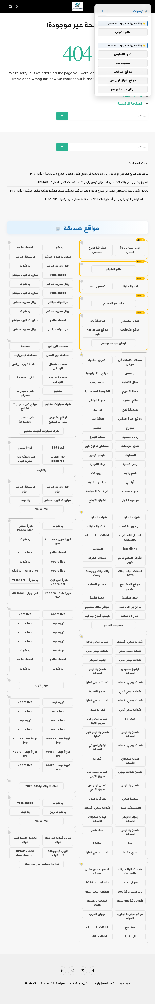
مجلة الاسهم (130, 391)
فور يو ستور (97, 709)
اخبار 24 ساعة (130, 616)
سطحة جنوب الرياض (58, 380)
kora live (25, 614)
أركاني (130, 482)
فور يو (97, 758)
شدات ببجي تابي (97, 651)
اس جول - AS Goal (25, 593)
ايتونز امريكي (97, 660)
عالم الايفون (130, 400)
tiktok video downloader (25, 853)
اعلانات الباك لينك (97, 535)
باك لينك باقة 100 (129, 891)
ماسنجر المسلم (113, 303)
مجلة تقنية (97, 597)
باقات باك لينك (97, 526)
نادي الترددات (130, 446)
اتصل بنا (30, 983)
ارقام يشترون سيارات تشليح (57, 419)
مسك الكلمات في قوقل (130, 362)
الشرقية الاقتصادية (97, 391)
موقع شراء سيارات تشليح (25, 406)
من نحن (125, 983)
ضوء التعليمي (130, 320)
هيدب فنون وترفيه (97, 616)
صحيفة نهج (130, 409)
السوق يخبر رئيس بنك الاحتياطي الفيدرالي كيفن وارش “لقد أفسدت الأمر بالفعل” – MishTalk (92, 182)
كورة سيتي (25, 447)
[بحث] (11, 6)
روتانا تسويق (130, 437)
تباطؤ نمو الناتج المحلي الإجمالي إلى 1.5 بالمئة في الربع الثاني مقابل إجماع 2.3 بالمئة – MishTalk (89, 173)
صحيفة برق (97, 320)
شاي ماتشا (130, 852)
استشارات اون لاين (97, 446)
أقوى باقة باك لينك (130, 900)
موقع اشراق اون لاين (97, 332)
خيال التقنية (130, 382)
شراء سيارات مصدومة (25, 419)
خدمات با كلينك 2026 (97, 903)
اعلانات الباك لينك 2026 (130, 573)
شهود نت (97, 473)
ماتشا (97, 843)
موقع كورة (41, 685)
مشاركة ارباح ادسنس (97, 250)
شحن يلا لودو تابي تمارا (97, 734)
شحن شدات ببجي (130, 772)
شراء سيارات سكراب (25, 393)
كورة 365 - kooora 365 (58, 595)
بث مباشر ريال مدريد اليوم (25, 459)
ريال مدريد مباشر (57, 265)
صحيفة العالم (113, 625)
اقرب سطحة (25, 377)
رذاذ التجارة (97, 464)
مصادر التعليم (97, 584)
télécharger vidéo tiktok (41, 864)
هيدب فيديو (97, 455)
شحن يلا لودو (130, 785)
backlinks (130, 548)
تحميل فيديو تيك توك (25, 840)
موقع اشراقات (130, 329)
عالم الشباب (113, 269)
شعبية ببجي (130, 798)
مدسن (97, 428)
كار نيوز (97, 409)
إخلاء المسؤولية (105, 983)
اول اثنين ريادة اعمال (130, 250)
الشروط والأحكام (80, 983)
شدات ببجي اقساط (130, 641)
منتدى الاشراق (97, 558)
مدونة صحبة (129, 491)
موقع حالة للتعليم (97, 607)
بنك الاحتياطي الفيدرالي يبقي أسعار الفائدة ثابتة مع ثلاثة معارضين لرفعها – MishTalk (96, 199)
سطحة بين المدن (57, 355)
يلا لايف (41, 470)
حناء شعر (97, 830)
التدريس (97, 548)
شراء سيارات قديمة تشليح (41, 431)
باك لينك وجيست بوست (97, 573)
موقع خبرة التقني (130, 418)
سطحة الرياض (58, 346)
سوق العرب (130, 882)
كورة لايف (57, 623)
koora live (25, 552)
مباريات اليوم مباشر (58, 256)
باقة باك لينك (130, 286)
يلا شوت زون (58, 812)
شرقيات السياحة (97, 491)
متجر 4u (130, 718)
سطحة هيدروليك (25, 355)
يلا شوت (58, 247)
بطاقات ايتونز (97, 798)
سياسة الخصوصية (53, 983)
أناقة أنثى (97, 418)
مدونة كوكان (97, 400)
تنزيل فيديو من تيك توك (58, 840)
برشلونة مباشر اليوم (25, 489)
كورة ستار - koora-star (25, 528)
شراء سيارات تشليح (58, 404)
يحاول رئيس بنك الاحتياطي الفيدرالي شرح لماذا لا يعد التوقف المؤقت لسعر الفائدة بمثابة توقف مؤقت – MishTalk (79, 190)
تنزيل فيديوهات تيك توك (57, 853)
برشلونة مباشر (25, 256)
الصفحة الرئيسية (130, 103)
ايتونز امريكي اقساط (97, 747)
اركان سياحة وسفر (113, 343)
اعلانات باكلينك (97, 936)
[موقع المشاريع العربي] (77, 6)
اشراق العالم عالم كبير (130, 560)
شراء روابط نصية (130, 526)
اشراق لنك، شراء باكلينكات (130, 537)
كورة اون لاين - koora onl (58, 582)
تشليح (58, 391)
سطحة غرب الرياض (25, 364)
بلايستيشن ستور (130, 807)
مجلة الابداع (97, 437)
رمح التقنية (130, 464)
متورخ (130, 428)
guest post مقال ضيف (97, 871)
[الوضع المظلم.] (17, 6)
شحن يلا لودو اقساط (97, 671)
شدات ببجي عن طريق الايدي (97, 721)
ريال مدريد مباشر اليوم (57, 489)
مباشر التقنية (97, 482)
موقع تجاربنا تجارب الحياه (130, 916)
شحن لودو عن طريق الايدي (97, 787)
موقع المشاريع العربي (130, 586)
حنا (130, 843)
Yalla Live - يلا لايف (25, 570)
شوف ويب (97, 382)
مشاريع (130, 927)
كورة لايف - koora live (57, 740)
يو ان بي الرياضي (130, 607)
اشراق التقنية (97, 360)
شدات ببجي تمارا (97, 641)
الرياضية (130, 936)
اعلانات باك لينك (97, 927)
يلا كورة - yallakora (25, 580)
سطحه (25, 346)
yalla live (41, 509)
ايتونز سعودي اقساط (130, 671)
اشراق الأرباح (97, 500)
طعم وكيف (130, 473)
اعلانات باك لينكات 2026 (41, 786)
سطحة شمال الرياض (58, 366)
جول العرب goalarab (58, 459)
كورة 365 (58, 447)
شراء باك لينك (130, 517)
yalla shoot (25, 247)
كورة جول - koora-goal (58, 541)
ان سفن (130, 373)
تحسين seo (97, 286)
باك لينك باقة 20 (97, 882)
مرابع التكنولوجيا (97, 373)
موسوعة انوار (130, 500)
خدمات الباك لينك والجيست (130, 871)
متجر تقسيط (97, 691)
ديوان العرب (97, 914)
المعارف (130, 455)
